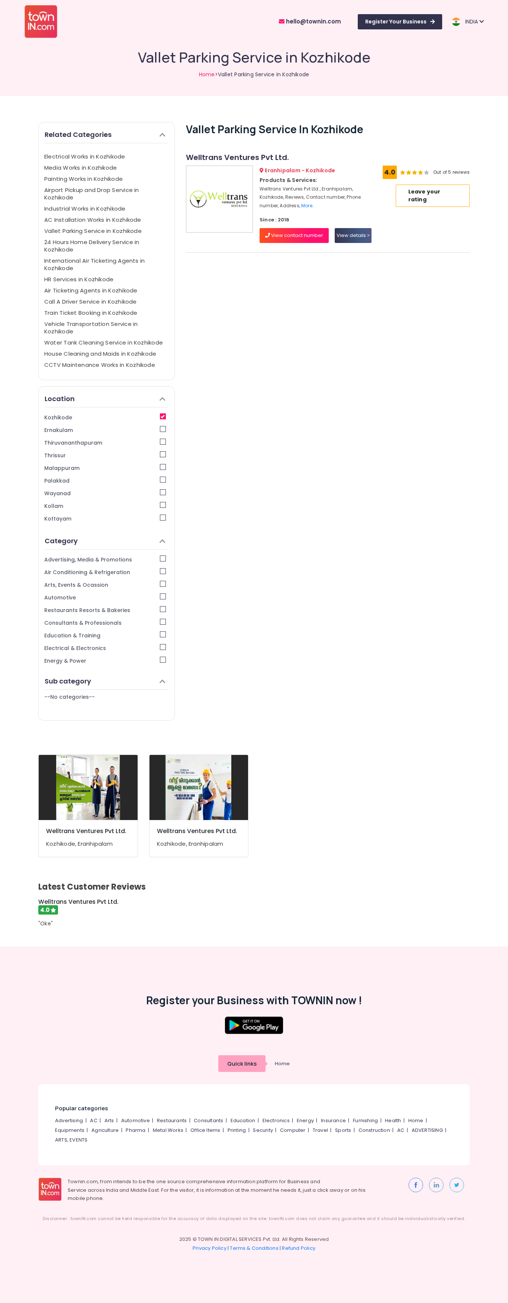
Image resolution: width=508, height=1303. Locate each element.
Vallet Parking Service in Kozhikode (93, 231)
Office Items (205, 1130)
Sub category (68, 681)
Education (243, 1120)
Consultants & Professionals (83, 623)
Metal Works (168, 1130)
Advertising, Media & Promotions (88, 559)
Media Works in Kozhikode (80, 168)
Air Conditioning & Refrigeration (87, 572)
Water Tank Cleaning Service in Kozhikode (103, 342)
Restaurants (172, 1120)
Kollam (53, 506)
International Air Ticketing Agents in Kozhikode (94, 264)
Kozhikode (58, 417)
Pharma (135, 1130)
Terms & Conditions (254, 1248)
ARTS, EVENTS (71, 1139)
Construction (374, 1130)
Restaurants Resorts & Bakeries (87, 610)
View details (352, 235)
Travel (320, 1130)
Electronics (276, 1120)
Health (393, 1120)
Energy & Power (65, 661)
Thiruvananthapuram (73, 442)
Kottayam (57, 518)
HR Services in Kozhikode (78, 279)
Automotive (60, 597)
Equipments (69, 1130)
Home (207, 74)
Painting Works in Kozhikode (83, 179)
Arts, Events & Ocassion (76, 585)
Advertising (69, 1120)
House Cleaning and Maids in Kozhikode (100, 354)
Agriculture (105, 1130)
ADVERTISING (427, 1130)
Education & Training (72, 635)
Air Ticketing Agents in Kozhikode (90, 290)
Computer (293, 1130)
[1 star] (420, 172)
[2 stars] (426, 172)
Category (61, 540)
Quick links (242, 1063)
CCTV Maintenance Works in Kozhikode (99, 365)
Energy (305, 1120)
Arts (109, 1120)
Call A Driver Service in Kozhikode (90, 301)
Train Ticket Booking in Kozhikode (90, 313)
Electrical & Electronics (75, 648)
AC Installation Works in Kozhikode (92, 220)
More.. (308, 205)
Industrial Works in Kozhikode (85, 208)
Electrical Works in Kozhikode (84, 156)
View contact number (296, 235)
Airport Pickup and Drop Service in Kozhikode (91, 193)
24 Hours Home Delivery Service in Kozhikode (91, 245)
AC (93, 1120)
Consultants (208, 1120)
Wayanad (57, 493)
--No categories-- (69, 697)
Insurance (333, 1120)
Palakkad (57, 480)
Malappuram (62, 468)
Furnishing (365, 1120)
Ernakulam (58, 430)
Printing (237, 1130)
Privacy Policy (209, 1248)
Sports (343, 1130)
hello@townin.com (312, 21)
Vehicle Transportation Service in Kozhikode (91, 327)
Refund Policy (298, 1248)
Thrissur (55, 455)
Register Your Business (396, 21)
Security (263, 1130)
